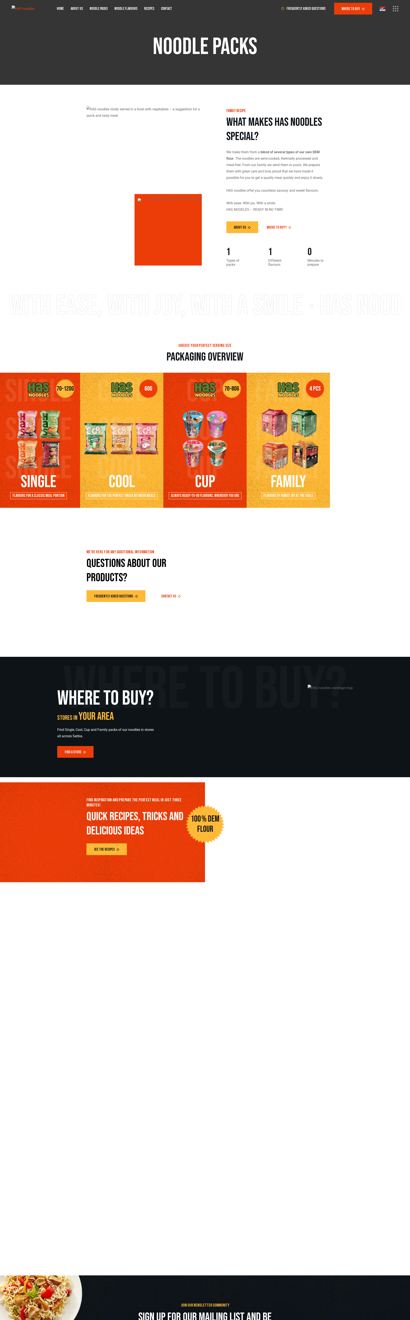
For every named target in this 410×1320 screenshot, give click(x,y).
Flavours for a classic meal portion (38, 495)
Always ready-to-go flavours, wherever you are (205, 495)
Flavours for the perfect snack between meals (121, 495)
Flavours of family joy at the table (288, 495)
